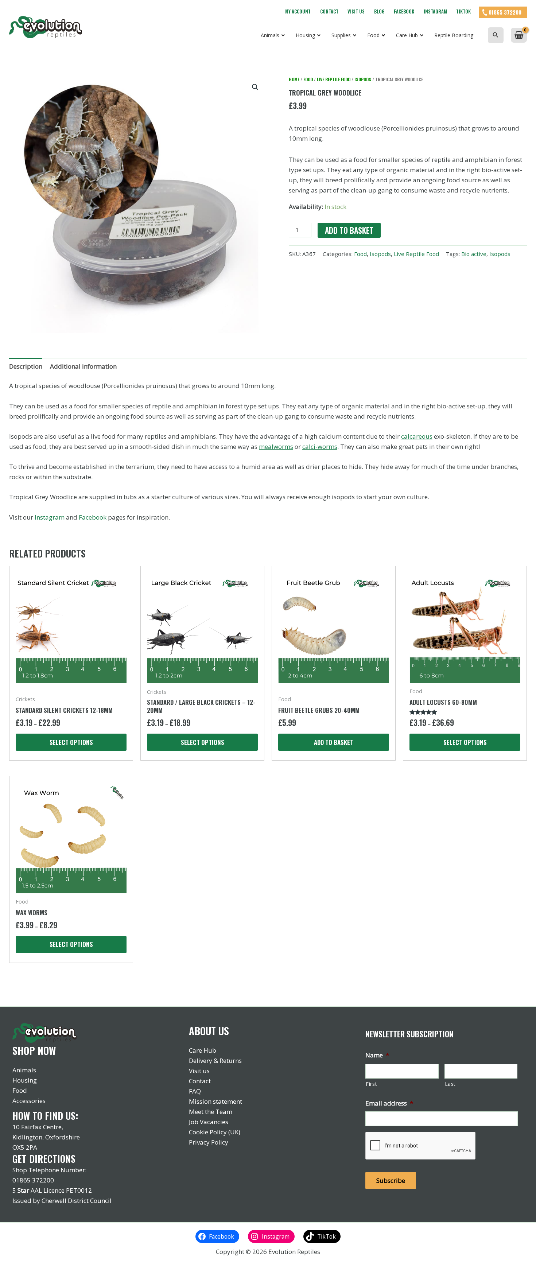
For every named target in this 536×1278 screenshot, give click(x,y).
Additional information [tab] (83, 366)
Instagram (435, 11)
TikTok (463, 11)
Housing (24, 1080)
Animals (24, 1070)
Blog (379, 11)
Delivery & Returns (215, 1060)
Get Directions (43, 1158)
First (371, 1083)
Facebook (404, 11)
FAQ (195, 1091)
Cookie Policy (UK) (214, 1132)
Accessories (29, 1100)
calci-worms (319, 446)
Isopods (362, 79)
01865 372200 (505, 12)
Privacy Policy (208, 1142)
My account (298, 11)
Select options (71, 742)
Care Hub (202, 1050)
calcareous (416, 436)
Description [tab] (25, 366)
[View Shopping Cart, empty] (519, 35)
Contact (329, 11)
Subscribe (390, 1180)
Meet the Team (210, 1111)
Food (308, 79)
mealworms (276, 446)
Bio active (473, 253)
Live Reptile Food (333, 79)
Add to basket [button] (333, 742)
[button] (496, 35)
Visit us (356, 11)
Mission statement (215, 1101)
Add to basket (349, 230)
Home (294, 79)
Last (450, 1083)
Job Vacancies (208, 1122)
